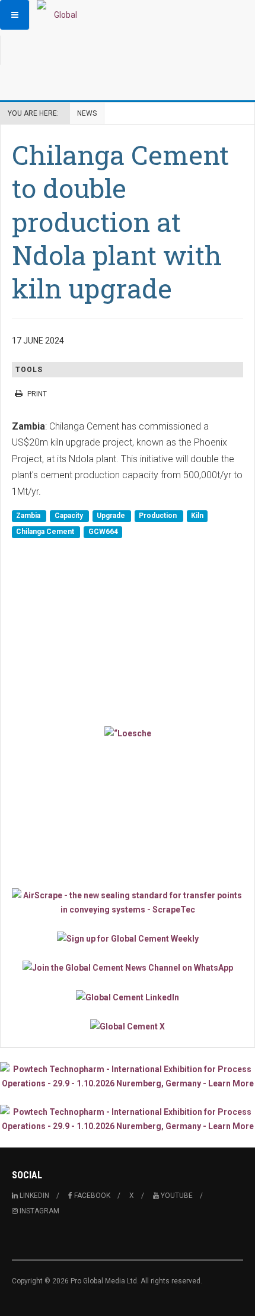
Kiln (197, 515)
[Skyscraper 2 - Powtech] (127, 1119)
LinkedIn (33, 1195)
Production (159, 515)
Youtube (176, 1195)
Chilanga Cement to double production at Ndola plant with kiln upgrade (120, 221)
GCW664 (103, 531)
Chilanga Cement (46, 531)
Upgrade (112, 515)
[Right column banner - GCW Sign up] (127, 938)
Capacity (70, 515)
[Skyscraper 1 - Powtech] (127, 1076)
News (87, 113)
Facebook (91, 1195)
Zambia (29, 515)
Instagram (38, 1211)
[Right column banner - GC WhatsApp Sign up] (127, 967)
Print (37, 394)
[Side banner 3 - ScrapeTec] (127, 902)
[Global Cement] (60, 15)
